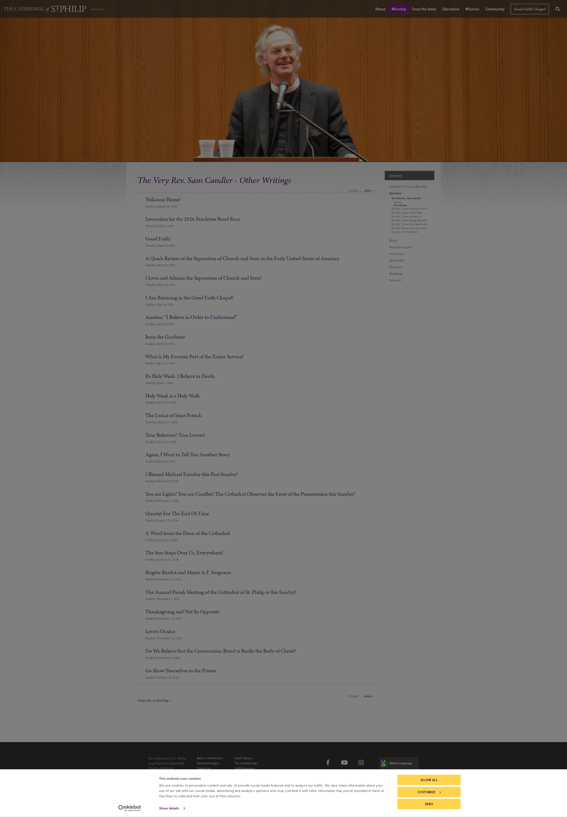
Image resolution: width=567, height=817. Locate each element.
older (367, 190)
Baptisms (395, 267)
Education (450, 9)
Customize (426, 791)
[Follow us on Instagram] (360, 762)
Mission (472, 9)
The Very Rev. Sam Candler (406, 198)
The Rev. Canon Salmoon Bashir (409, 209)
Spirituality (397, 260)
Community (495, 9)
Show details (169, 808)
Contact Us (203, 768)
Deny (429, 803)
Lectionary (396, 253)
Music (393, 240)
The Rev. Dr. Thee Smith (404, 232)
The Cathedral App (246, 763)
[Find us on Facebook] (328, 762)
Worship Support (400, 247)
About (380, 9)
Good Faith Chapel (530, 9)
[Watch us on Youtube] (344, 762)
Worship (399, 9)
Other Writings (400, 205)
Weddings (396, 273)
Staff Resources (244, 768)
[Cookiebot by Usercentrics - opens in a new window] (129, 808)
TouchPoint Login (207, 763)
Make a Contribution (209, 758)
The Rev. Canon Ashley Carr (406, 216)
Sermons (395, 193)
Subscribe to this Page (154, 700)
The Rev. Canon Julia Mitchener (408, 224)
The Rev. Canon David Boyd (406, 212)
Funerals (395, 280)
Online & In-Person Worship (408, 186)
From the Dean (424, 9)
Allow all (429, 779)
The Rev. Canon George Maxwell (409, 220)
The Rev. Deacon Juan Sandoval (409, 228)
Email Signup (243, 758)
